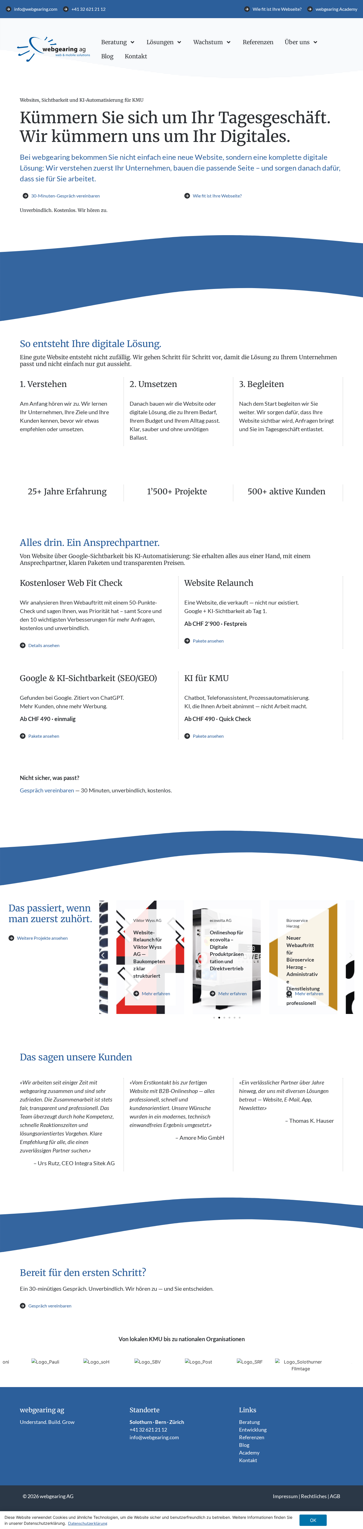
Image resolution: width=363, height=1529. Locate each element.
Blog (107, 56)
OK (313, 1520)
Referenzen (258, 42)
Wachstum (208, 42)
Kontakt (136, 56)
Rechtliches (314, 1496)
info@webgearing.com (154, 1437)
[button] (102, 955)
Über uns (297, 42)
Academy (249, 1452)
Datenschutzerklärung (87, 1523)
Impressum (285, 1496)
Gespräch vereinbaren (47, 790)
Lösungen (160, 42)
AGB (335, 1496)
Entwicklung (253, 1429)
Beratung (114, 42)
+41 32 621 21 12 (148, 1429)
